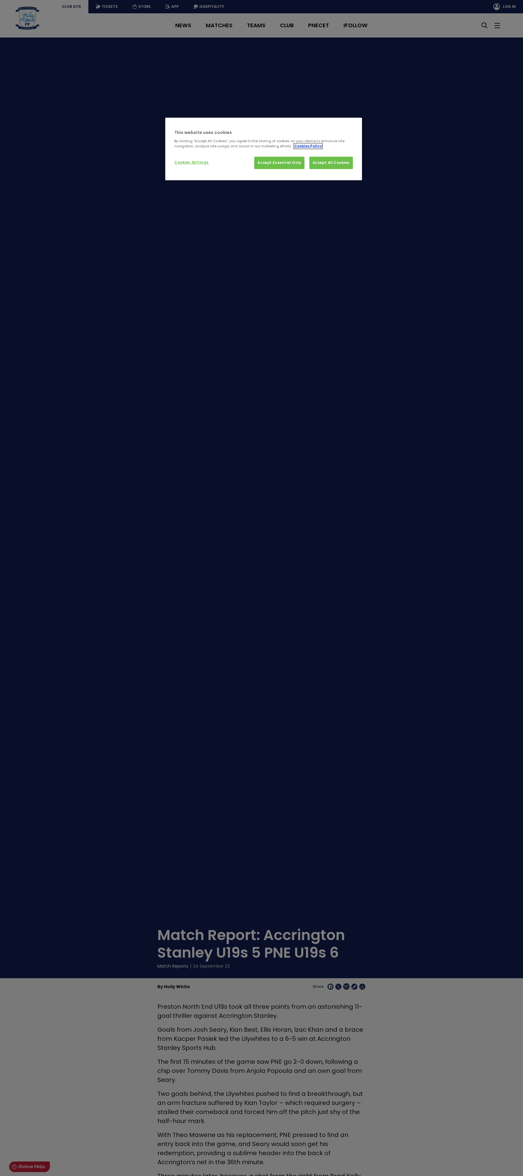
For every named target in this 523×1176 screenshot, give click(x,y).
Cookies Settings (191, 162)
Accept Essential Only (279, 162)
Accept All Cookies (331, 162)
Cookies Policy (308, 146)
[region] (263, 149)
